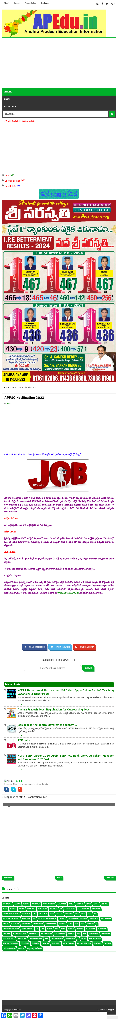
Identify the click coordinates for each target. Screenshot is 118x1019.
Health (5, 924)
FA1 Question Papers (11, 919)
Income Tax (26, 924)
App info (104, 904)
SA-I (78, 934)
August (13, 909)
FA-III (83, 914)
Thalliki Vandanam (10, 943)
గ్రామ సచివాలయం (9, 948)
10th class (7, 904)
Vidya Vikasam (68, 943)
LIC (37, 929)
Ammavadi (36, 904)
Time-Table (25, 943)
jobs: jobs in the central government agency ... (47, 725)
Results (71, 934)
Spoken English (25, 180)
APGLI (88, 904)
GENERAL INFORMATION (47, 919)
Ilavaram (15, 924)
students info (57, 938)
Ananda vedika (49, 904)
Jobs (20, 175)
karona (90, 924)
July (76, 924)
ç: (61, 909)
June (83, 924)
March (49, 929)
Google (62, 919)
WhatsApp (97, 943)
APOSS (96, 904)
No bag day (90, 929)
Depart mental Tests (11, 914)
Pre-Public (33, 934)
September (105, 934)
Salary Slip (10, 107)
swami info (70, 938)
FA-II (77, 914)
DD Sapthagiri (83, 909)
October (6, 934)
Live (42, 929)
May (56, 929)
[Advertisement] (74, 63)
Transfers (56, 943)
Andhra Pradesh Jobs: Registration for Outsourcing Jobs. (54, 710)
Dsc (34, 914)
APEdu (19, 781)
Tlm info (35, 943)
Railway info (60, 934)
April (5, 909)
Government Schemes (78, 919)
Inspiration (38, 924)
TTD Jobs (24, 740)
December (96, 909)
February (26, 919)
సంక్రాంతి (21, 948)
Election (69, 914)
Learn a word (27, 929)
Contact (17, 3)
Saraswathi (93, 934)
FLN (34, 919)
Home (9, 92)
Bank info (31, 909)
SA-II (84, 934)
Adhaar (26, 904)
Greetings (94, 919)
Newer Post (8, 878)
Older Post (110, 878)
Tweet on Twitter (63, 647)
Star (46, 938)
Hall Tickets (106, 919)
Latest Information (11, 929)
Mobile (71, 929)
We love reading (84, 943)
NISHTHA (80, 929)
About (6, 3)
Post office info (19, 934)
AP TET (71, 904)
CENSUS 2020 (70, 909)
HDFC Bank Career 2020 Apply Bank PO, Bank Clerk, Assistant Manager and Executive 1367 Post (66, 757)
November (102, 929)
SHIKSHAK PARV (8, 938)
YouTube (107, 943)
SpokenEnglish (35, 938)
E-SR (52, 914)
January (62, 924)
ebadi (7, 99)
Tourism (45, 943)
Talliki (83, 938)
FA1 (95, 914)
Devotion (26, 914)
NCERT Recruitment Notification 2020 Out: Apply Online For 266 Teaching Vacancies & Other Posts (66, 692)
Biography (42, 909)
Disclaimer (45, 3)
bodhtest (53, 909)
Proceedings (46, 934)
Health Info (23, 186)
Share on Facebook (37, 647)
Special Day (21, 938)
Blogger (111, 1010)
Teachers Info (95, 938)
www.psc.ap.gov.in (68, 592)
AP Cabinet (62, 904)
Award (21, 909)
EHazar (60, 914)
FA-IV (89, 914)
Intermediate (51, 924)
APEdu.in (80, 904)
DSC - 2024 (43, 914)
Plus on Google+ (87, 647)
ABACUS (17, 904)
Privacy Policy (30, 3)
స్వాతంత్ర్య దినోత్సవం (34, 948)
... (21, 703)
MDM (63, 929)
